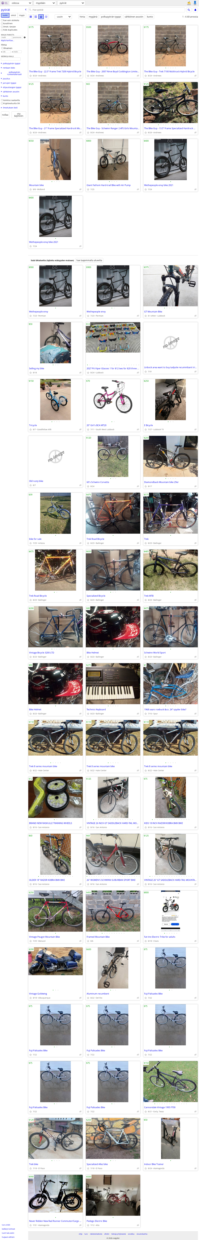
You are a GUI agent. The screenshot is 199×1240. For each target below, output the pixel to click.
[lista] (30, 16)
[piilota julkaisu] (80, 75)
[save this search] (195, 9)
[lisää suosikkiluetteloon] (30, 75)
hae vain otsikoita (11, 20)
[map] (46, 16)
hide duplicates (10, 29)
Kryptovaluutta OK (11, 103)
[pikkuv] (35, 16)
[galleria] (41, 16)
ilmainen (8, 48)
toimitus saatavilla (11, 100)
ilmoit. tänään (9, 26)
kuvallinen (8, 23)
